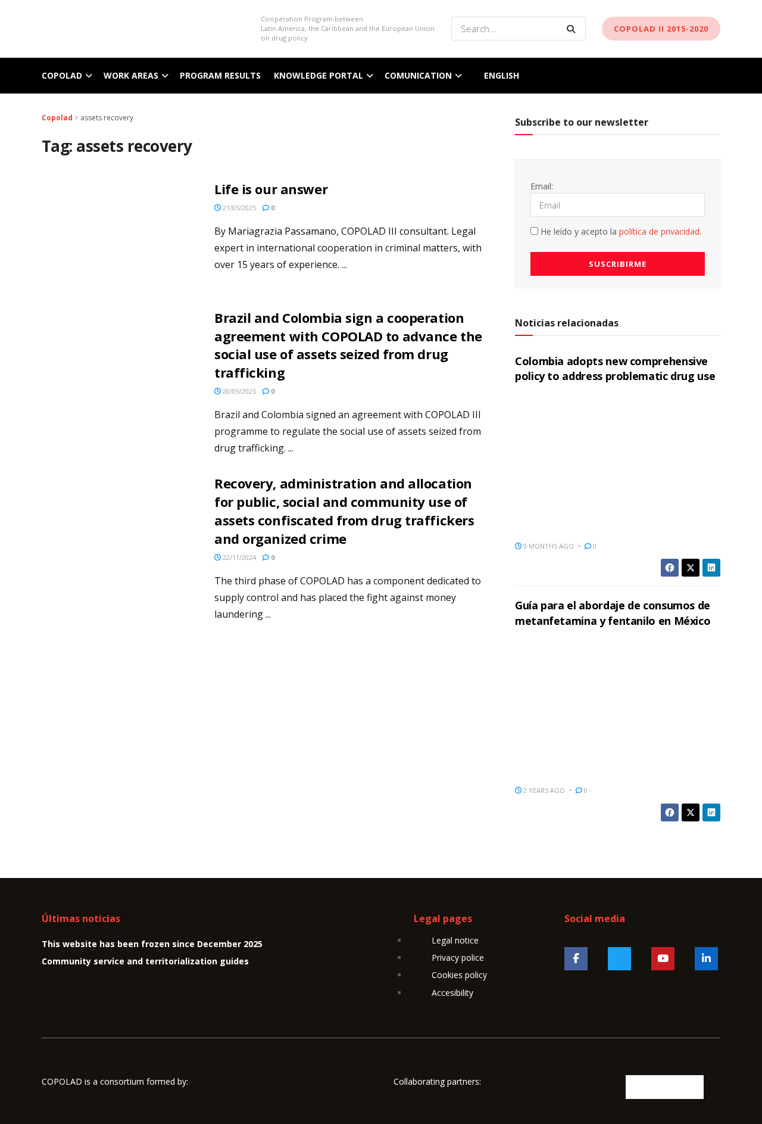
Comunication (418, 75)
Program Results (220, 75)
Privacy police (458, 957)
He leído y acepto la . (619, 231)
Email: (541, 186)
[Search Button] (573, 29)
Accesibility (452, 992)
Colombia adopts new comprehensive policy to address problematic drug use (615, 368)
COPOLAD (62, 75)
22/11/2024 (238, 557)
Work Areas (131, 75)
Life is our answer (270, 189)
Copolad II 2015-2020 (661, 28)
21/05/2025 (238, 207)
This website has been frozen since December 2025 (152, 943)
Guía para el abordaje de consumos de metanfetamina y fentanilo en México (612, 612)
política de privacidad (659, 231)
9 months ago (547, 545)
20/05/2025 (238, 391)
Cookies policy (459, 974)
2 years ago (543, 790)
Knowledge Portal (318, 75)
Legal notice (455, 940)
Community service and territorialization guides (145, 961)
